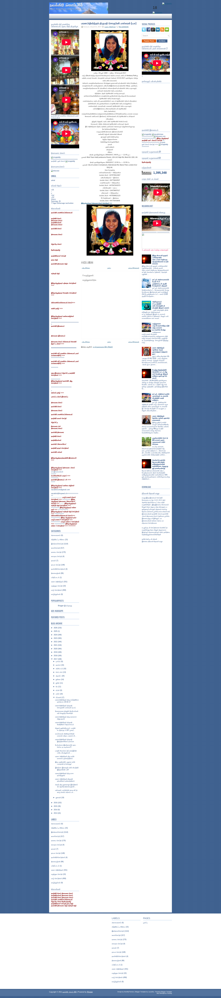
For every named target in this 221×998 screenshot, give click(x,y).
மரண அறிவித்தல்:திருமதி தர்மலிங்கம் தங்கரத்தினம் (65, 780)
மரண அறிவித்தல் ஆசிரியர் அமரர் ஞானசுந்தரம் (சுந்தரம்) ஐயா (159, 351)
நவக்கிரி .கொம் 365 (66, 5)
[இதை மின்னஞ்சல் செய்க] (82, 262)
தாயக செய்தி (55, 565)
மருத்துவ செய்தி (56, 586)
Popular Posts (149, 41)
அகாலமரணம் (55, 535)
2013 (56, 813)
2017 (56, 659)
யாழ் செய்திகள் (56, 590)
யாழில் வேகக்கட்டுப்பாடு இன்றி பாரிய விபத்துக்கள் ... (65, 752)
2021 (56, 645)
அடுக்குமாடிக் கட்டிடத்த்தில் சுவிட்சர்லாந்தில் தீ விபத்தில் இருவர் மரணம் (160, 305)
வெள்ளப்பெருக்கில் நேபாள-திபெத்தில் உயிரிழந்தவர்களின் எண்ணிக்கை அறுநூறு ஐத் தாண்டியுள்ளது (160, 464)
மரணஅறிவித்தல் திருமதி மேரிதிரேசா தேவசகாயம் (64, 723)
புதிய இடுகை (86, 268)
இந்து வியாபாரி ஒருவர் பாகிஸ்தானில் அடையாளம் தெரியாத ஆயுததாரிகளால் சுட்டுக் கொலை (160, 260)
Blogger (61, 606)
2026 (56, 628)
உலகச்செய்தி (55, 548)
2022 (56, 642)
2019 (56, 652)
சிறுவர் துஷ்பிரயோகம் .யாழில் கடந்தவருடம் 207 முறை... (65, 729)
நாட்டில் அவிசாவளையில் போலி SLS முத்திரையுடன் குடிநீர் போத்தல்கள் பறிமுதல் (160, 283)
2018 (56, 656)
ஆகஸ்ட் (59, 676)
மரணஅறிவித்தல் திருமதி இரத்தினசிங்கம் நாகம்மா (64, 740)
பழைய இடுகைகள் (133, 268)
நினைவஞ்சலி (55, 573)
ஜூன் (58, 683)
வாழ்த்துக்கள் (55, 594)
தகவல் (53, 561)
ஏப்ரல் (58, 690)
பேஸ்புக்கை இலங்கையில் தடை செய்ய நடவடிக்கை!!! (65, 746)
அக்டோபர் (59, 669)
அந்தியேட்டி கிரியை (57, 539)
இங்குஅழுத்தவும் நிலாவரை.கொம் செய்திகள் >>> (96, 203)
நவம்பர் (58, 665)
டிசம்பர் (58, 661)
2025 (56, 631)
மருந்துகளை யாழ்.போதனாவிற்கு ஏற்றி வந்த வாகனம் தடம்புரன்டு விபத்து (160, 327)
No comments (124, 27)
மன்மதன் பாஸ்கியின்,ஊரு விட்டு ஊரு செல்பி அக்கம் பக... (66, 791)
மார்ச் (58, 694)
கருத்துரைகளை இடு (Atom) (103, 347)
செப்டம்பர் (59, 672)
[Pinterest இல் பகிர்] (92, 262)
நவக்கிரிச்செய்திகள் (58, 569)
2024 (56, 635)
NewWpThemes (129, 992)
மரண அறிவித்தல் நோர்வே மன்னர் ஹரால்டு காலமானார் (160, 418)
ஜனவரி (58, 797)
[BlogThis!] (84, 262)
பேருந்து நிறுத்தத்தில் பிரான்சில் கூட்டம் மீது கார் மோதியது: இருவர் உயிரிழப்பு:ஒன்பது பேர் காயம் (160, 374)
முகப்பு (109, 268)
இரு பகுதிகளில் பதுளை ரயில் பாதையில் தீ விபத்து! (65, 763)
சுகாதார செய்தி (56, 556)
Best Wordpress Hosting (164, 993)
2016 (56, 803)
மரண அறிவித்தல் (57, 582)
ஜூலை (58, 679)
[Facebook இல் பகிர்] (89, 262)
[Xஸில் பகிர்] (87, 262)
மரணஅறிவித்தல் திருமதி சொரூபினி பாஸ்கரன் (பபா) (65, 707)
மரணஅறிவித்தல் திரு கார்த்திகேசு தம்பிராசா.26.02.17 (67, 701)
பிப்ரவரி (58, 697)
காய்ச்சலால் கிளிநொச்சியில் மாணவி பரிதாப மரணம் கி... (65, 735)
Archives (162, 41)
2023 (56, 638)
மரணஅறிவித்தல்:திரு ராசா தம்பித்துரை (64, 774)
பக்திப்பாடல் (55, 577)
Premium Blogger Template (163, 992)
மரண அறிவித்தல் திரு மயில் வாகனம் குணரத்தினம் (64, 757)
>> (155, 139)
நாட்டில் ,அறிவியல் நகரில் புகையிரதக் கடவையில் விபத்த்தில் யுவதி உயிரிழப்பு (160, 397)
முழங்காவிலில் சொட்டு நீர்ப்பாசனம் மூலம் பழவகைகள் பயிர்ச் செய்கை (160, 441)
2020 (56, 649)
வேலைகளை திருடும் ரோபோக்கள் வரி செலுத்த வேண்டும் (66, 712)
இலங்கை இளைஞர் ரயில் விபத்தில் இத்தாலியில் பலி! (67, 769)
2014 (56, 810)
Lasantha (151, 992)
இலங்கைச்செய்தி (57, 544)
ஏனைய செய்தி (56, 552)
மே (57, 687)
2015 (56, 806)
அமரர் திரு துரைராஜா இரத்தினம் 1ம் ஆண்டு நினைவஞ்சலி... (66, 786)
